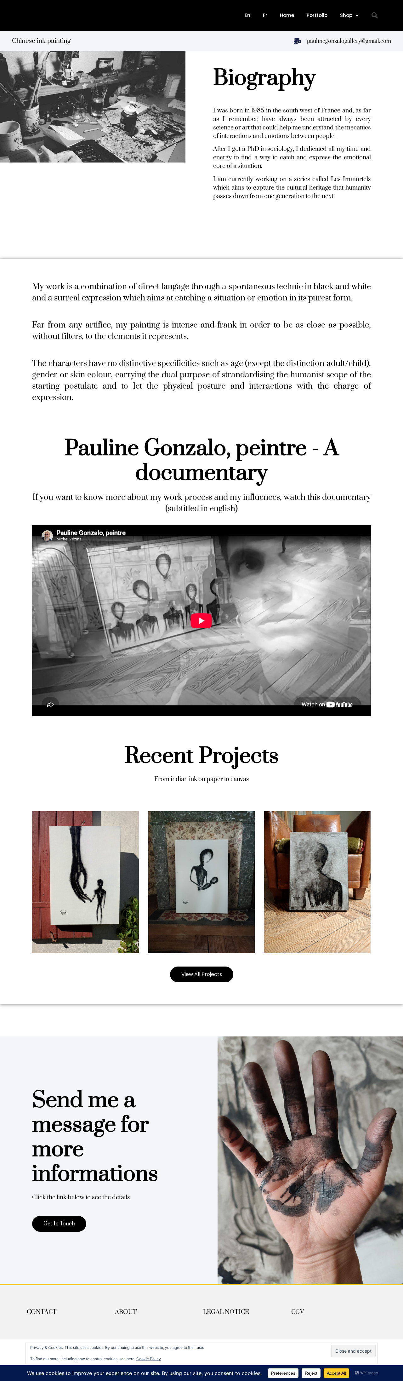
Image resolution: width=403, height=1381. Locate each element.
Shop (346, 15)
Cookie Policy (148, 1358)
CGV (297, 1312)
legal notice (226, 1312)
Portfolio (317, 15)
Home (287, 15)
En (247, 15)
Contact (42, 1312)
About (126, 1312)
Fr (265, 15)
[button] (374, 15)
